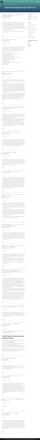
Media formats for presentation (32, 30)
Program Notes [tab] (4, 19)
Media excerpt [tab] (9, 19)
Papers (29, 43)
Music (29, 44)
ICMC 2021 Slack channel (31, 32)
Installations (29, 45)
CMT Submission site (30, 35)
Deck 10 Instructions (30, 26)
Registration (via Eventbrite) (31, 28)
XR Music (29, 46)
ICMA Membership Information (32, 37)
